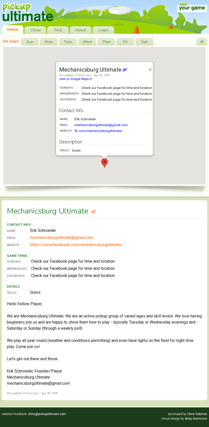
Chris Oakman (197, 414)
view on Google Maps (74, 79)
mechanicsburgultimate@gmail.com (101, 125)
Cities (35, 30)
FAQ (58, 30)
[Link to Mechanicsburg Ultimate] (93, 211)
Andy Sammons (196, 418)
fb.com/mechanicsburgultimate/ (98, 131)
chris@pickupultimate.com (47, 414)
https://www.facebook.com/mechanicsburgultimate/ (76, 244)
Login (103, 30)
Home (12, 29)
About (80, 30)
